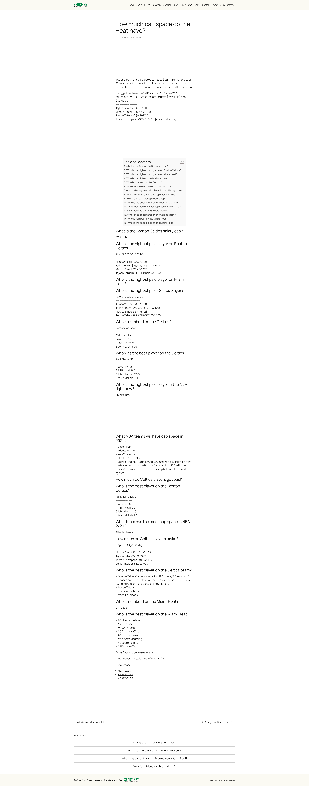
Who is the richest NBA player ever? (154, 742)
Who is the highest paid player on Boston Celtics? (153, 170)
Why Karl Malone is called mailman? (154, 766)
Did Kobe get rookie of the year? (216, 722)
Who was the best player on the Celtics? (148, 186)
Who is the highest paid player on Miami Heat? (151, 174)
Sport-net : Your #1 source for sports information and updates (98, 780)
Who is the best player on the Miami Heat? (150, 222)
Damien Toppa (129, 37)
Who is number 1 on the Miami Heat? (147, 218)
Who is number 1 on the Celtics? (144, 182)
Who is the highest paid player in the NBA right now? (155, 190)
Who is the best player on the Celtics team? (151, 214)
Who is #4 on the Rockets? (90, 722)
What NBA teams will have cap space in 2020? (151, 194)
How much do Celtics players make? (147, 210)
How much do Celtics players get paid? (147, 198)
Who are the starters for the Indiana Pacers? (154, 750)
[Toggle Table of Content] (181, 162)
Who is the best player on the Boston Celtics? (152, 202)
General (139, 37)
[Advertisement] (154, 59)
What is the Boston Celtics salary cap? (147, 166)
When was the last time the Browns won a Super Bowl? (154, 758)
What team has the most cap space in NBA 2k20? (154, 206)
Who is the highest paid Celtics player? (148, 178)
